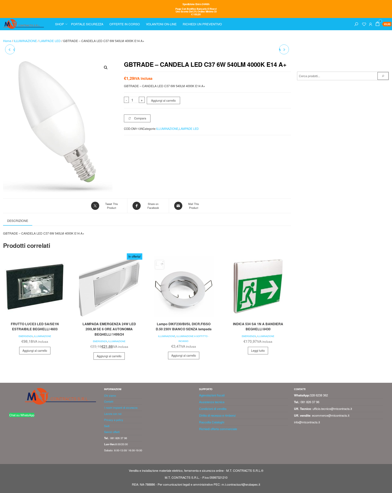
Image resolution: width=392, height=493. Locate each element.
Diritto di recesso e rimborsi (217, 415)
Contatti (108, 401)
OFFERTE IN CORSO (124, 24)
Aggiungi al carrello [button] (34, 350)
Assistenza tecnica (211, 402)
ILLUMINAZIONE (25, 41)
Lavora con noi (112, 414)
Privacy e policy (113, 420)
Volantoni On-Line (161, 24)
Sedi (106, 426)
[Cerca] (356, 23)
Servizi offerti (112, 432)
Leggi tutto (258, 350)
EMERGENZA (26, 336)
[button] (105, 67)
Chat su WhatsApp (21, 415)
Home (7, 41)
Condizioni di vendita (212, 408)
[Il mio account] (370, 23)
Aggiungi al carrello (163, 100)
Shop (59, 24)
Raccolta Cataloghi (211, 422)
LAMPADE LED (50, 41)
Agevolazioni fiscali (212, 395)
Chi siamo (110, 395)
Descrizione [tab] (17, 220)
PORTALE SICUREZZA (87, 24)
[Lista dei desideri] (364, 23)
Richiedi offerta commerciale (218, 429)
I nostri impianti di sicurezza (120, 408)
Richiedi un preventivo (202, 24)
